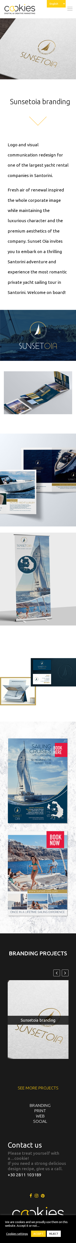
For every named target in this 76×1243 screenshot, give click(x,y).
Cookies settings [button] (17, 1233)
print (40, 1110)
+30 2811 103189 (24, 1174)
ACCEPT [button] (38, 1233)
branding (40, 1105)
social (40, 1121)
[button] (65, 973)
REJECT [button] (53, 1233)
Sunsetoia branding (38, 1020)
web (40, 1115)
